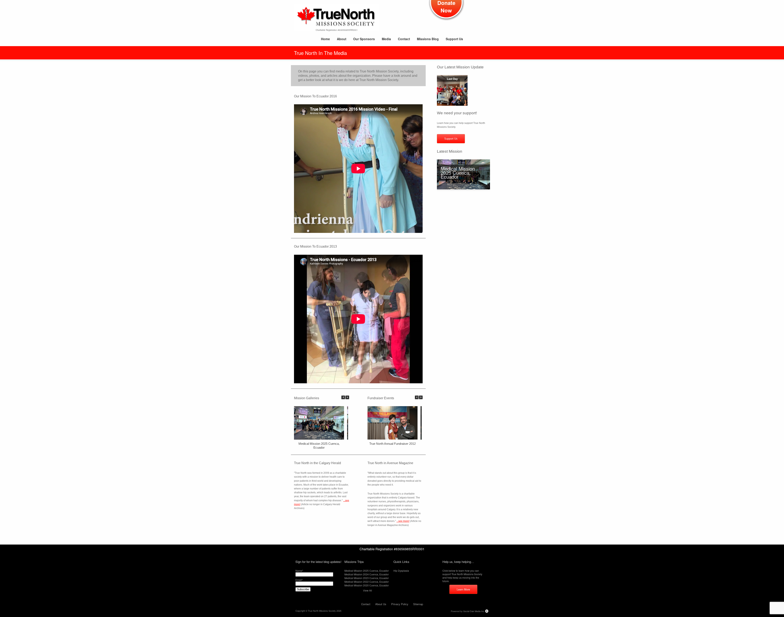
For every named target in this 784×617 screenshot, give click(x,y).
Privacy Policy (399, 604)
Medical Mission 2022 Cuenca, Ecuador (366, 581)
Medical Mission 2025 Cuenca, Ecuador (458, 172)
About (341, 39)
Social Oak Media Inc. (474, 611)
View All (367, 590)
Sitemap (418, 604)
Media (386, 39)
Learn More (463, 589)
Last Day (452, 78)
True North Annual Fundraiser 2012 (392, 443)
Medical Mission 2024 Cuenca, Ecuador (366, 574)
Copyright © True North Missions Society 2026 (318, 610)
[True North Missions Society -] (336, 18)
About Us (380, 604)
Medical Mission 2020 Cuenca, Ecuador (366, 585)
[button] (347, 397)
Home (325, 39)
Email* (299, 579)
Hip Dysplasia (401, 570)
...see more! (402, 521)
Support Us (454, 39)
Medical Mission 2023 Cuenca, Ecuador (366, 578)
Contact (404, 39)
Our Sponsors (364, 39)
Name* (299, 570)
